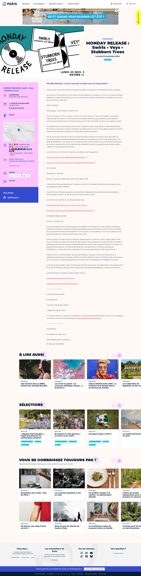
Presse (73, 573)
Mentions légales (40, 573)
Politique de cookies (91, 573)
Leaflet (19, 140)
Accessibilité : (58, 573)
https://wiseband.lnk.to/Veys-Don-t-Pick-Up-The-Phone (66, 205)
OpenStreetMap (27, 140)
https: (62, 284)
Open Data (80, 573)
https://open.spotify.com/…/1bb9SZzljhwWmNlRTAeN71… (66, 157)
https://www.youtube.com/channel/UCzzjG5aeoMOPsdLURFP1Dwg (70, 163)
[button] (19, 130)
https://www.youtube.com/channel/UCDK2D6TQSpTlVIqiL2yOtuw (70, 211)
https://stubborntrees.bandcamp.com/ (60, 278)
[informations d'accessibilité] (19, 175)
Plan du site (102, 573)
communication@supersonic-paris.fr (88, 318)
